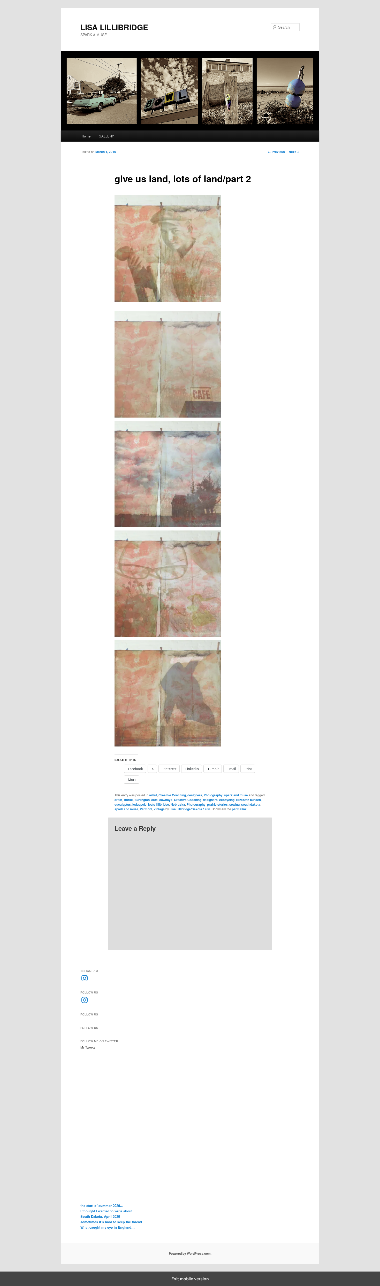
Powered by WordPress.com (190, 1253)
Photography (213, 795)
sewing (234, 804)
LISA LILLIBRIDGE (114, 27)
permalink (239, 809)
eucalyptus (123, 804)
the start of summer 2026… (101, 1205)
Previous (276, 151)
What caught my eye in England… (107, 1227)
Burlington (142, 799)
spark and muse (236, 795)
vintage (159, 809)
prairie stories (217, 804)
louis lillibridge (158, 804)
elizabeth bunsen (248, 799)
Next (294, 151)
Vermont (146, 809)
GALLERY (106, 136)
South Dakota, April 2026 (100, 1216)
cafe (154, 799)
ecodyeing (226, 799)
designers (194, 795)
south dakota (250, 804)
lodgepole (139, 804)
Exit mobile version (190, 1278)
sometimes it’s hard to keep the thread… (112, 1221)
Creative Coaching (172, 795)
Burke (128, 799)
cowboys (165, 799)
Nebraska (178, 804)
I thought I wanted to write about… (108, 1210)
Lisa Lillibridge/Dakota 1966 (190, 809)
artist (153, 795)
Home (86, 136)
